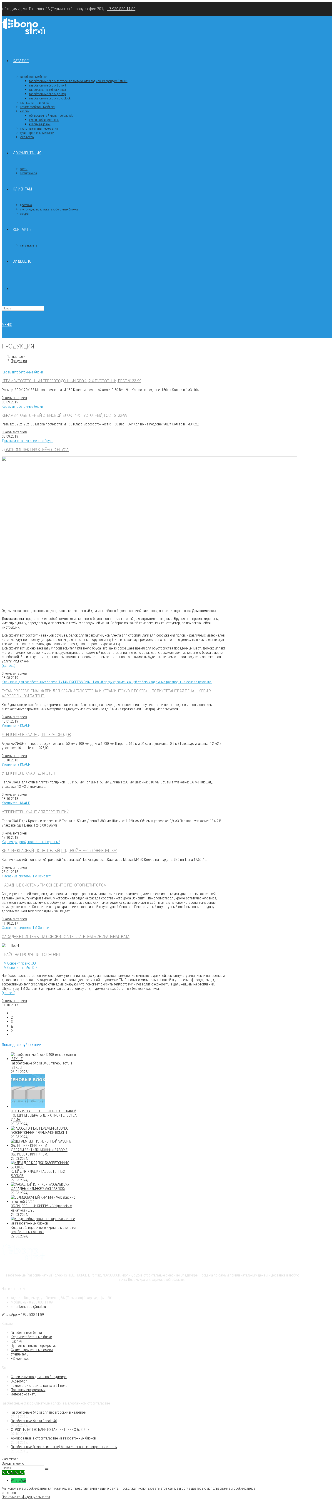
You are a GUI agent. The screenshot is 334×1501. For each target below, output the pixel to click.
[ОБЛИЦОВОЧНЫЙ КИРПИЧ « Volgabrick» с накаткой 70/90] (44, 1202)
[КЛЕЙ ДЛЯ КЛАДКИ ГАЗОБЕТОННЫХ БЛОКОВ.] (44, 1167)
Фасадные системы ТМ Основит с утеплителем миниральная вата (66, 936)
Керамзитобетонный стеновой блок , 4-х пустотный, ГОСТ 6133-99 (64, 415)
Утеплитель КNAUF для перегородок (36, 734)
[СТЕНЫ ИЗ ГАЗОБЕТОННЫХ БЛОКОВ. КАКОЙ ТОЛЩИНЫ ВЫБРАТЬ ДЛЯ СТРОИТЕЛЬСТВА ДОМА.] (28, 1107)
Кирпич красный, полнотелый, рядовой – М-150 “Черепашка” (59, 850)
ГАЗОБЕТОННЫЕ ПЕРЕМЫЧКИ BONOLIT (39, 1133)
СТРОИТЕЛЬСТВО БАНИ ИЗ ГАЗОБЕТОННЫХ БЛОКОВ (50, 1429)
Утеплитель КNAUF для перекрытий (35, 812)
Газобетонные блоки (26, 1333)
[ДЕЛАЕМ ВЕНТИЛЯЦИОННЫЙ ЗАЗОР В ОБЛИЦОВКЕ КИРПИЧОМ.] (44, 1145)
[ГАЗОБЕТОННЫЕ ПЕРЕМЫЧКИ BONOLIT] (41, 1128)
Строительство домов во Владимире (39, 1377)
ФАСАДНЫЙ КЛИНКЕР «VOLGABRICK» (38, 1189)
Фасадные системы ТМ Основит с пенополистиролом (54, 885)
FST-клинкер (20, 1358)
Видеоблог (19, 1381)
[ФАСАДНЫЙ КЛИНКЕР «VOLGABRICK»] (40, 1184)
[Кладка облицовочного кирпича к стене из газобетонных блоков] (44, 1223)
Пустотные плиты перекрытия (34, 1345)
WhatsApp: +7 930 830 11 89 (23, 1314)
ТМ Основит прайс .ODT (20, 963)
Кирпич (16, 1341)
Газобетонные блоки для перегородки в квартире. (49, 1412)
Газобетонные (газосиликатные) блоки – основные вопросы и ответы (64, 1447)
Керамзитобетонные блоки (22, 372)
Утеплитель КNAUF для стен (28, 773)
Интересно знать (24, 1394)
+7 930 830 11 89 (121, 8)
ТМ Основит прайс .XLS (19, 967)
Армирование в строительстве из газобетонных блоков (53, 1438)
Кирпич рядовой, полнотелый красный (31, 842)
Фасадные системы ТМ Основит (26, 876)
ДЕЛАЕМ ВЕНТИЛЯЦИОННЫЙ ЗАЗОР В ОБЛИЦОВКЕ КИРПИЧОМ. (39, 1152)
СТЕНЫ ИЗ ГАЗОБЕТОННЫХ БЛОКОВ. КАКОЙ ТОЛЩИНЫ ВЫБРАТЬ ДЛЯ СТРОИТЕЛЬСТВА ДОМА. (44, 1115)
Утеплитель (19, 1354)
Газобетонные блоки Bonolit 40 (34, 1421)
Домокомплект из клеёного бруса (35, 449)
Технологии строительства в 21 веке (39, 1385)
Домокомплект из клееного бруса (27, 441)
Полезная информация (28, 1390)
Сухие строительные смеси (32, 1350)
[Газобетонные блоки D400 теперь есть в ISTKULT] (44, 1059)
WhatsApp (18, 1480)
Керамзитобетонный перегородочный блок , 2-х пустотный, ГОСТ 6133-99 (71, 380)
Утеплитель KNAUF (16, 725)
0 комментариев (14, 398)
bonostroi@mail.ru (32, 1306)
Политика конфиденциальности (26, 1497)
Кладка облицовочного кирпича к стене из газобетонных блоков (43, 1229)
